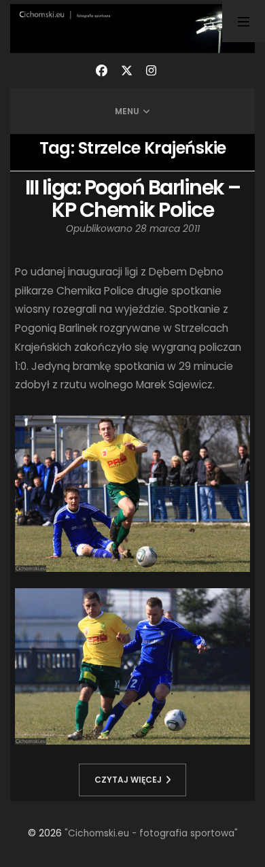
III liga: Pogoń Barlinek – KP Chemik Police (133, 198)
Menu (127, 111)
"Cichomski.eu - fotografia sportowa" (151, 833)
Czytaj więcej (128, 779)
